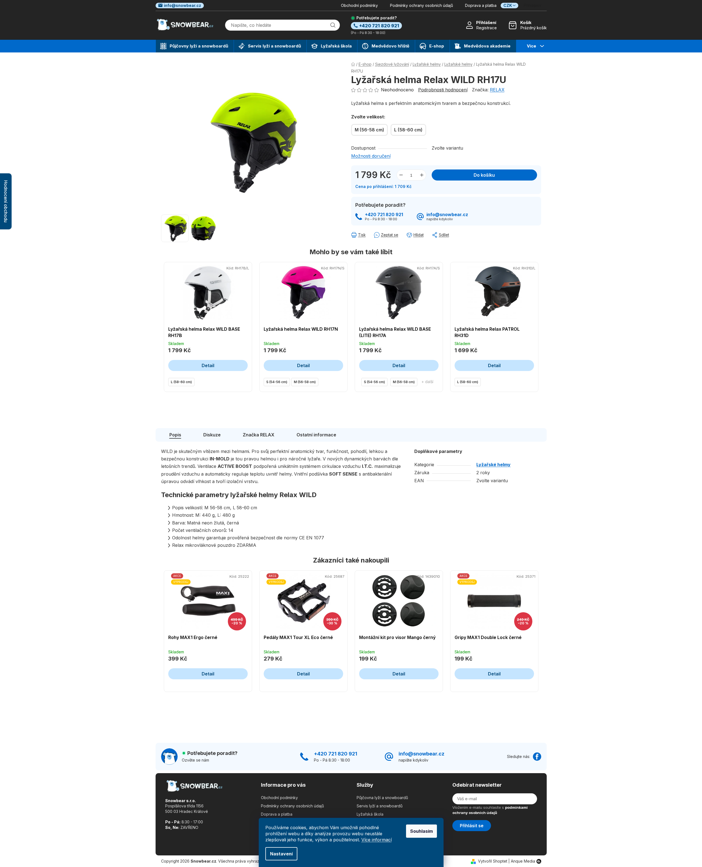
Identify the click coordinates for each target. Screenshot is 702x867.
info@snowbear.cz (182, 5)
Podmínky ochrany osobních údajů (421, 5)
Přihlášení (486, 22)
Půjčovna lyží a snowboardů (382, 797)
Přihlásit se (472, 825)
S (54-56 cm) (276, 382)
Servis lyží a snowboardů (379, 806)
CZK (507, 5)
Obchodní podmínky (359, 5)
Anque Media (523, 861)
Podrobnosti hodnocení (443, 89)
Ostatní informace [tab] (316, 435)
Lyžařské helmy (493, 464)
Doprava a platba (481, 5)
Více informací (376, 839)
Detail (208, 365)
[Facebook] (537, 756)
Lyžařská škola (370, 814)
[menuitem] (195, 46)
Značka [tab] (258, 435)
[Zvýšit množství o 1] (422, 175)
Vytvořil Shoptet (492, 861)
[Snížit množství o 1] (401, 175)
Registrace (486, 27)
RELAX (497, 89)
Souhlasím (421, 831)
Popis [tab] (175, 435)
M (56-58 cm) (305, 382)
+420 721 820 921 (384, 214)
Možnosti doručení (371, 156)
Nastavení (281, 854)
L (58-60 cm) (181, 382)
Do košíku (484, 175)
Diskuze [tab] (212, 435)
